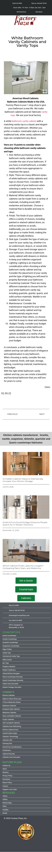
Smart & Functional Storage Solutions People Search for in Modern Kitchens (25, 523)
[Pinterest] (26, 847)
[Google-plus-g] (33, 847)
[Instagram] (18, 847)
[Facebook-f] (11, 847)
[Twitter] (40, 847)
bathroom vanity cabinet (24, 121)
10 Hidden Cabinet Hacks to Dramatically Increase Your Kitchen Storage (23, 480)
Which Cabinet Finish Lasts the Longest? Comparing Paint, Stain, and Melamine (23, 567)
